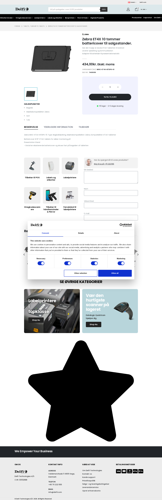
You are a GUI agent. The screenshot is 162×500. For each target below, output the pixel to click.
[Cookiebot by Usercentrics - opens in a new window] (121, 225)
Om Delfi (157, 18)
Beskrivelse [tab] (31, 127)
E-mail (86, 213)
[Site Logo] (22, 9)
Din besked (88, 169)
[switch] (67, 263)
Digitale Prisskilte (97, 18)
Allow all (114, 273)
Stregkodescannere (23, 18)
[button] (24, 255)
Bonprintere (69, 18)
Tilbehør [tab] (84, 127)
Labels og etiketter (55, 18)
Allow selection (80, 273)
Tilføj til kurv (110, 97)
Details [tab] (81, 233)
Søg (104, 9)
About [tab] (116, 233)
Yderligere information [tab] (58, 127)
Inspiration (147, 18)
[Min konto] (128, 9)
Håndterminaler (6, 18)
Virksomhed (89, 201)
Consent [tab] (45, 233)
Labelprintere (39, 18)
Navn (86, 189)
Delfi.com (143, 2)
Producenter (137, 18)
